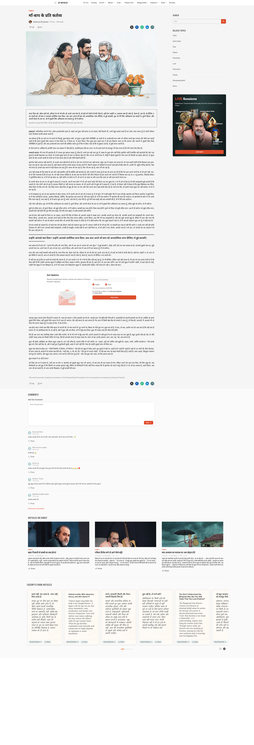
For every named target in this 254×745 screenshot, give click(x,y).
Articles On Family (37, 517)
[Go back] (56, 3)
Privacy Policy (98, 293)
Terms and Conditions (116, 291)
